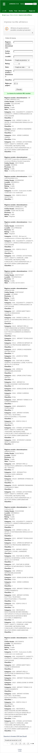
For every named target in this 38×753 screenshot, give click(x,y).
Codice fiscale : (9, 101)
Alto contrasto (22, 11)
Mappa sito (32, 11)
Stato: (7, 67)
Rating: (7, 63)
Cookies (20, 749)
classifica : (9, 80)
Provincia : (8, 60)
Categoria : (8, 112)
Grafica (11, 11)
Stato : (6, 109)
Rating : (7, 107)
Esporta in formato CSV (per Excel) (15, 736)
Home (7, 15)
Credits (20, 751)
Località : (8, 56)
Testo (15, 11)
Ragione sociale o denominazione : (16, 97)
